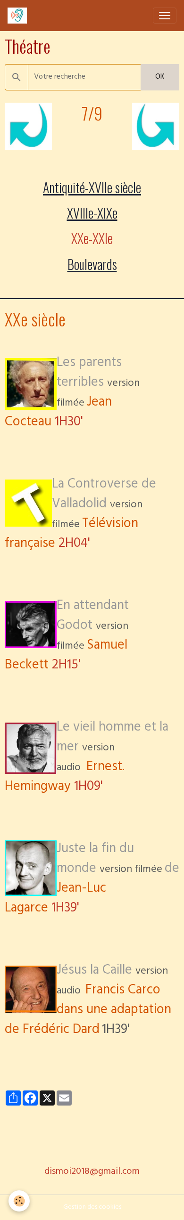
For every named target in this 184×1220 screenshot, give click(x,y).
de (92, 889)
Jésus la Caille (94, 971)
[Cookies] (19, 1201)
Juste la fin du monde (95, 860)
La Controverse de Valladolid (104, 495)
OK (160, 77)
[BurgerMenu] (164, 16)
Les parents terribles (89, 373)
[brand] (19, 16)
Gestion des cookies (92, 1207)
